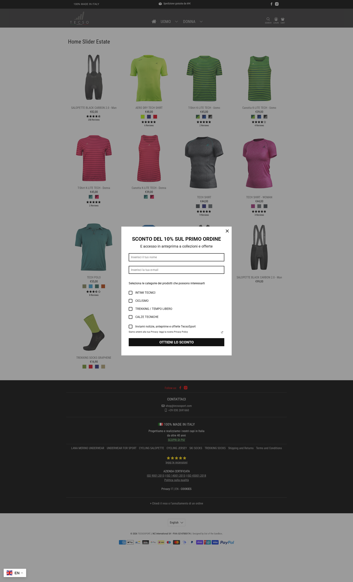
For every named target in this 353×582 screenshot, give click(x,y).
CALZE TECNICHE (146, 317)
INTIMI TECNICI (145, 292)
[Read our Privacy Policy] (222, 332)
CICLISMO (142, 300)
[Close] (227, 231)
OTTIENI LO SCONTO (176, 342)
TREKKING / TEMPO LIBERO (153, 309)
